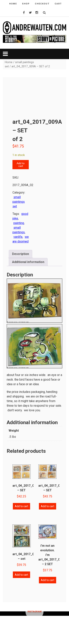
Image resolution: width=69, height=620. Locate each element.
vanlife (17, 237)
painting (18, 223)
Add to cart (21, 164)
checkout (42, 3)
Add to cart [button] (21, 506)
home (13, 3)
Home (8, 62)
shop (26, 3)
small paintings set (18, 201)
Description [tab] (20, 254)
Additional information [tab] (28, 262)
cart (58, 3)
